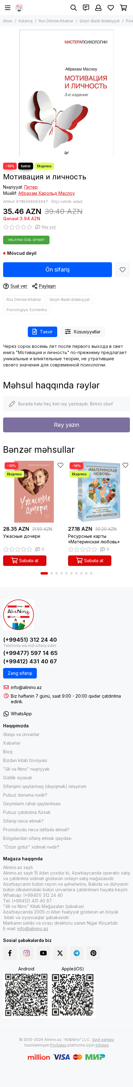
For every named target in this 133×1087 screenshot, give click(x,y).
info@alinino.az (26, 687)
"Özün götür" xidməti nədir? (31, 846)
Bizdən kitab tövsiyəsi (25, 760)
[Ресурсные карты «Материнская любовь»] (99, 492)
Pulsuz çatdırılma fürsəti (26, 812)
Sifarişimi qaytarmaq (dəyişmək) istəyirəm (44, 786)
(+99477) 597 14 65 (30, 653)
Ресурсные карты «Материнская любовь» (94, 538)
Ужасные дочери (21, 536)
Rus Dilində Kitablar (56, 21)
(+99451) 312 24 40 (30, 639)
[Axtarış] (73, 7)
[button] (44, 573)
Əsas (7, 21)
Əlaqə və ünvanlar (21, 734)
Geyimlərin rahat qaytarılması (32, 803)
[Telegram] (77, 953)
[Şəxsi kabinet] (98, 7)
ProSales (58, 1045)
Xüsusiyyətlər (87, 331)
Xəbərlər (11, 743)
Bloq (7, 751)
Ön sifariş (57, 269)
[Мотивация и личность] (66, 93)
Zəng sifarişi (20, 673)
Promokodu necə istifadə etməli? (36, 829)
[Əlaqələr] (86, 7)
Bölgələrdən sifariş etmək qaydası (37, 838)
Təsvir (46, 331)
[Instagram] (26, 953)
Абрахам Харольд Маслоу (46, 193)
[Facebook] (10, 953)
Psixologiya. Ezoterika (26, 309)
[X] (60, 953)
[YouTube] (43, 953)
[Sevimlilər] (122, 269)
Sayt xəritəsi (103, 1039)
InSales (102, 1045)
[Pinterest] (93, 953)
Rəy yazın (66, 425)
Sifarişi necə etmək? (23, 821)
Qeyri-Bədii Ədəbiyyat (99, 21)
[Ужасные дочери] (34, 492)
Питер (31, 187)
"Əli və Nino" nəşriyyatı (26, 769)
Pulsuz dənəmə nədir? (25, 795)
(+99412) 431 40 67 (30, 661)
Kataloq (25, 21)
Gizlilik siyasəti (17, 777)
